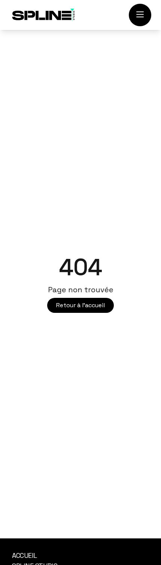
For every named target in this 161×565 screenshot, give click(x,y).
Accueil (24, 555)
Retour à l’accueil (80, 305)
